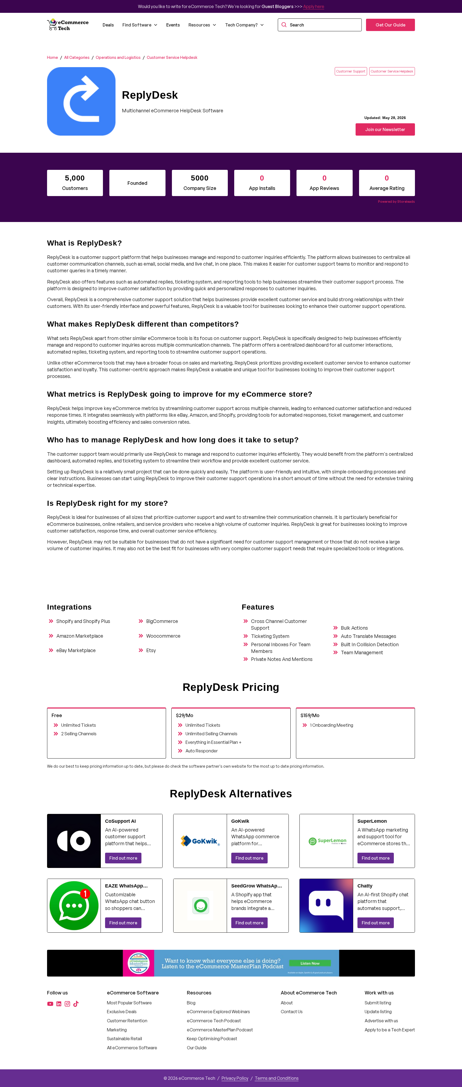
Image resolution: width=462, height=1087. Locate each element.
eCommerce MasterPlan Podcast (220, 1029)
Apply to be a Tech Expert (390, 1029)
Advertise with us (381, 1020)
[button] (140, 24)
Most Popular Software (129, 1002)
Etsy (151, 650)
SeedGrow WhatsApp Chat (255, 886)
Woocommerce (163, 636)
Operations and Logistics (118, 57)
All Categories (77, 57)
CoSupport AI (120, 821)
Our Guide (197, 1047)
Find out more (123, 858)
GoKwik (240, 821)
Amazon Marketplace (79, 636)
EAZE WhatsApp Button (124, 886)
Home (52, 57)
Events (173, 25)
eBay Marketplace (76, 650)
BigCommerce (162, 621)
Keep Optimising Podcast (212, 1038)
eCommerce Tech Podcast (214, 1020)
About (287, 1002)
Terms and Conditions (277, 1078)
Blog (191, 1002)
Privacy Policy (235, 1078)
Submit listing (378, 1002)
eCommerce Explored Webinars (218, 1011)
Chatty (364, 886)
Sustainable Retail (124, 1038)
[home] (68, 24)
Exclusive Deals (122, 1011)
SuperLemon (372, 821)
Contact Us (292, 1011)
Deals (108, 25)
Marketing (117, 1029)
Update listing (378, 1011)
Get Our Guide (390, 25)
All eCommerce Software (132, 1047)
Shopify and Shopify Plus (83, 621)
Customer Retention (127, 1020)
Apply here (313, 6)
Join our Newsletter (385, 129)
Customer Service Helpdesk (172, 57)
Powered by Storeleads (396, 202)
